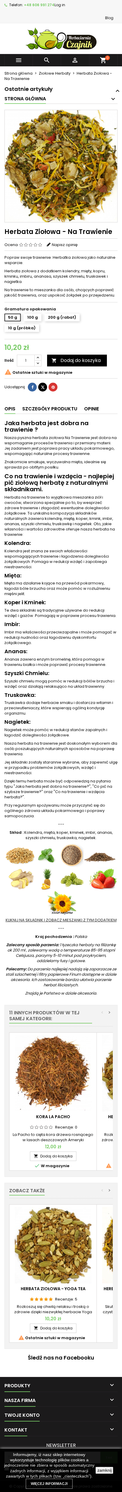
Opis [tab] (9, 408)
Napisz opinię (65, 245)
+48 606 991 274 (39, 4)
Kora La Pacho (53, 1117)
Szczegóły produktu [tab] (49, 408)
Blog (109, 17)
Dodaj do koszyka (76, 360)
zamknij (104, 1470)
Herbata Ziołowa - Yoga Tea (53, 1289)
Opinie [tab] (91, 408)
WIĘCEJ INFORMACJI (49, 1484)
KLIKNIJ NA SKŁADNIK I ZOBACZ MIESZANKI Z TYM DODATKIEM (61, 920)
